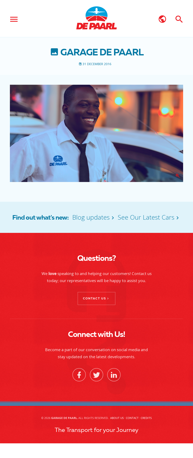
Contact (132, 418)
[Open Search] (179, 19)
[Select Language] (162, 19)
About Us (117, 418)
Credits (146, 418)
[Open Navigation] (14, 19)
